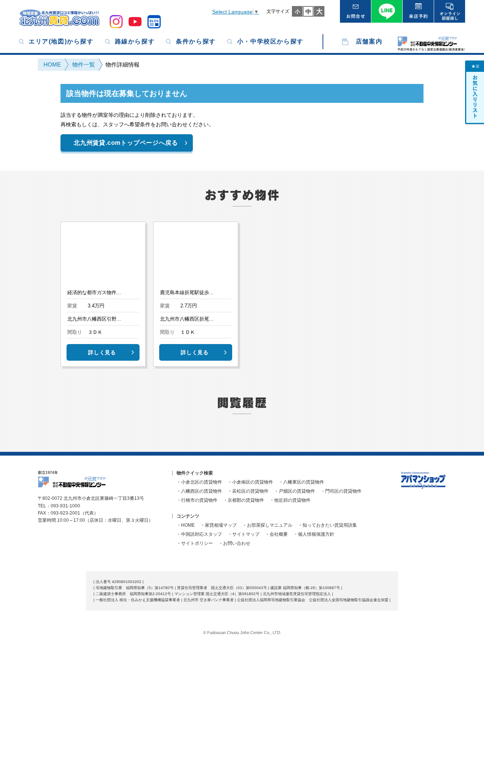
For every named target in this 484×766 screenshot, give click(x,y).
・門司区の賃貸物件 (341, 491)
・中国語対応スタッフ (199, 534)
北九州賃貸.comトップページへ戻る (126, 143)
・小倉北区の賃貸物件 (199, 482)
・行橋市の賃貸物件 (197, 500)
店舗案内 (369, 41)
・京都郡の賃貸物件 (243, 500)
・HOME (186, 525)
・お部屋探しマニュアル (267, 525)
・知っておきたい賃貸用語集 (327, 525)
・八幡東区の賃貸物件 (301, 482)
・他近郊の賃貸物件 (290, 500)
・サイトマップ (243, 534)
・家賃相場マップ (218, 525)
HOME (52, 64)
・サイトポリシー (195, 543)
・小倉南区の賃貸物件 (250, 482)
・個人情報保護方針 (313, 534)
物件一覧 (83, 64)
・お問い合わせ (234, 543)
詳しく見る (102, 352)
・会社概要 (276, 534)
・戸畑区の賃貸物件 (294, 491)
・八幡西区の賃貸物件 (199, 491)
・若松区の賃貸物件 (248, 491)
